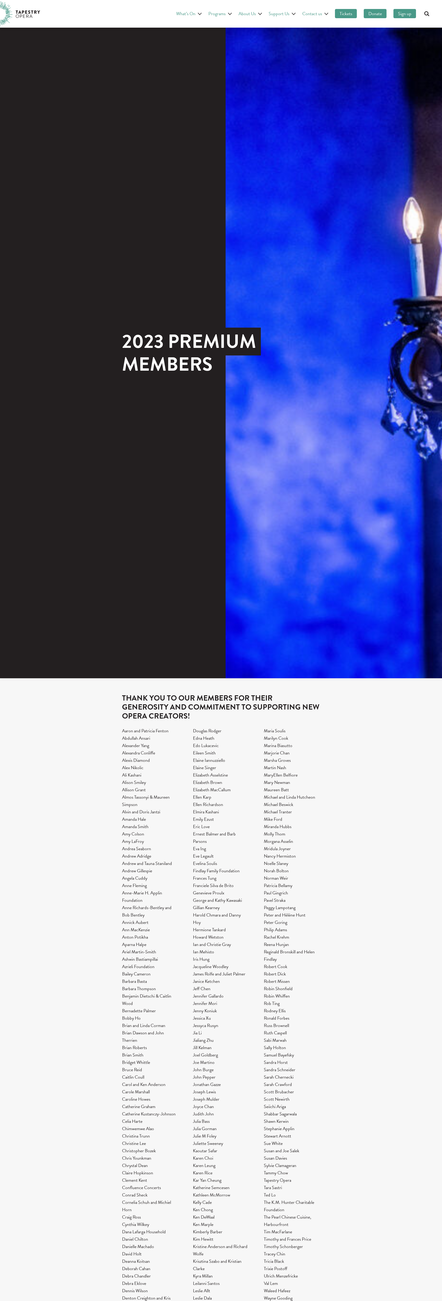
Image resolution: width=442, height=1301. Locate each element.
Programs (217, 13)
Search (427, 13)
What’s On (185, 13)
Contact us (312, 13)
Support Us (279, 13)
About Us (247, 13)
